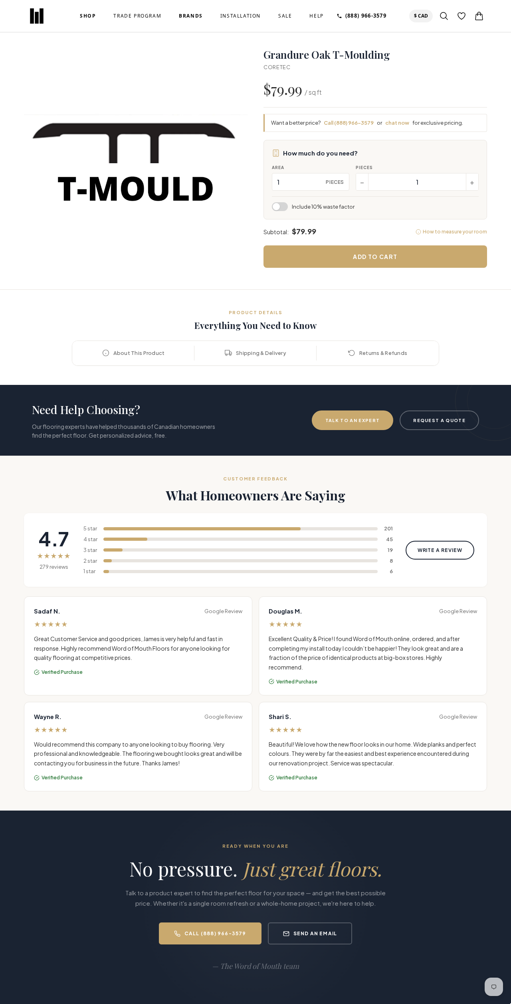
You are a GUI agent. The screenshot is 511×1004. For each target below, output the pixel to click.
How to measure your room (455, 232)
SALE (285, 16)
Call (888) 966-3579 (349, 123)
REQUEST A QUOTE (439, 420)
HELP (316, 16)
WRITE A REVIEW (440, 550)
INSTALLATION (240, 16)
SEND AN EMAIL (315, 933)
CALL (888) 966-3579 (215, 933)
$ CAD (423, 15)
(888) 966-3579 (365, 15)
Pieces (364, 167)
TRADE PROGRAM (137, 16)
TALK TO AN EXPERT (352, 420)
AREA (278, 167)
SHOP (88, 16)
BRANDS (191, 16)
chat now (397, 123)
